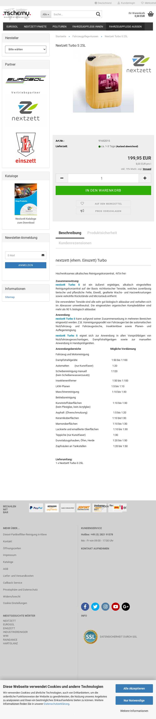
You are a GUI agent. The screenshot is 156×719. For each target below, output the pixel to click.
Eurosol (12, 26)
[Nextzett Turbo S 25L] (103, 81)
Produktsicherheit (102, 233)
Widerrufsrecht (11, 596)
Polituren (59, 26)
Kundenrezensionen (75, 243)
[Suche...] (98, 14)
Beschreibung (70, 233)
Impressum (9, 555)
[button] (103, 3)
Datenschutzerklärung (56, 703)
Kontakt (7, 541)
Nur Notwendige (134, 700)
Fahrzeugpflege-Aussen (125, 26)
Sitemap (10, 297)
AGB (5, 568)
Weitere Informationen (134, 710)
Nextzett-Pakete (35, 26)
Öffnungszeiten (12, 548)
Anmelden (25, 265)
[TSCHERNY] (17, 14)
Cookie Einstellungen (15, 603)
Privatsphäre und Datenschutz (20, 589)
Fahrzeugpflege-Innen (88, 26)
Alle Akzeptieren (134, 688)
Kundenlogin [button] (127, 3)
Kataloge (8, 561)
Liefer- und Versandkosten (18, 575)
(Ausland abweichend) (127, 146)
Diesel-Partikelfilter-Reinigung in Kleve (25, 534)
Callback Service (12, 582)
